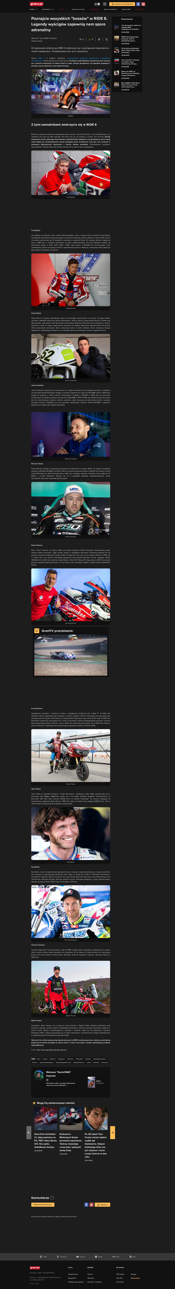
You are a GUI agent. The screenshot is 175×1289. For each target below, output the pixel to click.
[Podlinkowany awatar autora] (39, 1075)
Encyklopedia (110, 9)
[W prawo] (112, 1132)
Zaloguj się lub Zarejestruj (124, 4)
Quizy (61, 9)
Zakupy (133, 1274)
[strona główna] (41, 4)
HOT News (120, 1274)
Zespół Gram (73, 1274)
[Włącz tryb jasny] (97, 4)
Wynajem (126, 9)
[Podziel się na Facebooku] (99, 39)
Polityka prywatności (76, 1282)
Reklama (91, 1278)
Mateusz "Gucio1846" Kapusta (44, 38)
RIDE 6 (41, 58)
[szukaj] (105, 4)
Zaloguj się (104, 1205)
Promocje (94, 9)
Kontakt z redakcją (95, 1282)
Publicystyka (78, 9)
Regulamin (72, 1278)
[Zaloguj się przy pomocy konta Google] (143, 4)
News (32, 9)
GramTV (119, 1278)
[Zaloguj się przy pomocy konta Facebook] (138, 4)
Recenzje (46, 9)
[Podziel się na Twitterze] (106, 39)
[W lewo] (28, 1132)
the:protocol (135, 1278)
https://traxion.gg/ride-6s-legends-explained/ (51, 1050)
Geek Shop (140, 9)
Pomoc (90, 1274)
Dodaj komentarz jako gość (43, 1205)
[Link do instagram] (47, 1080)
